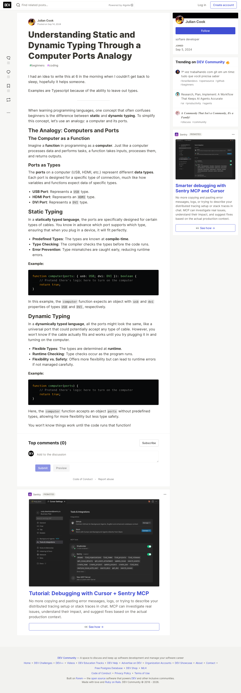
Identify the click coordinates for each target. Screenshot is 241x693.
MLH (143, 668)
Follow (205, 30)
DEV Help (112, 662)
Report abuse (106, 479)
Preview (61, 468)
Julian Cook (45, 20)
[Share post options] (8, 112)
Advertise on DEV (131, 662)
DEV (133, 678)
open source (98, 678)
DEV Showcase (183, 662)
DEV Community (211, 62)
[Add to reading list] (8, 87)
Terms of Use (142, 673)
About (199, 662)
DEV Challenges (43, 662)
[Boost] (8, 99)
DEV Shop (132, 668)
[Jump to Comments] (8, 73)
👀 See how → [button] (94, 627)
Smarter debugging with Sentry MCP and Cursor (201, 188)
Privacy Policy (123, 673)
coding (52, 65)
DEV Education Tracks (91, 662)
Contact (210, 662)
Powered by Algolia (120, 5)
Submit (43, 468)
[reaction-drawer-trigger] (8, 59)
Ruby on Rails (113, 681)
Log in (202, 5)
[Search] (18, 5)
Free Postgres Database (109, 668)
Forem (79, 678)
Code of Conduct (83, 479)
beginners (37, 65)
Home (27, 662)
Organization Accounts (158, 662)
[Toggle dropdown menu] (165, 494)
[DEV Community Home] (7, 4)
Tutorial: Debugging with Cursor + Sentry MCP (89, 593)
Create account (223, 5)
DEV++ (60, 662)
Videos (71, 662)
